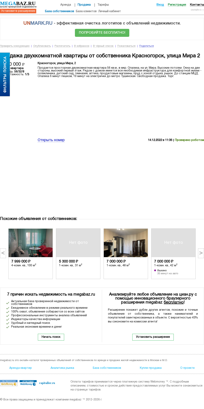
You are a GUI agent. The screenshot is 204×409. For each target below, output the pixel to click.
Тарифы (103, 4)
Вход (160, 4)
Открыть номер (51, 140)
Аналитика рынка (62, 368)
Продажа (84, 4)
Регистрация (177, 4)
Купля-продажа (151, 368)
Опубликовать (42, 46)
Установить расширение (153, 337)
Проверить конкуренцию (14, 46)
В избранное (81, 46)
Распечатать (62, 46)
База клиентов (86, 11)
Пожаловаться (126, 46)
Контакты (197, 4)
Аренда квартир (20, 368)
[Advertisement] (121, 107)
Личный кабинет (109, 11)
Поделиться (146, 46)
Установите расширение (18, 11)
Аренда (65, 4)
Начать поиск (51, 337)
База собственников (59, 11)
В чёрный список (103, 46)
